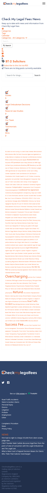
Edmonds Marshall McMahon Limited (24, 209)
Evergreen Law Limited (11, 217)
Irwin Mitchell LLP (10, 239)
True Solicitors (30, 334)
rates (22, 289)
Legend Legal (8, 250)
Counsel (26, 195)
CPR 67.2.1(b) (32, 198)
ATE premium (15, 162)
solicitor (7, 318)
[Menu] (43, 3)
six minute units (22, 315)
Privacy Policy (7, 429)
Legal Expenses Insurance (18, 248)
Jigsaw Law (26, 239)
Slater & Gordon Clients (10, 402)
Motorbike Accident (24, 261)
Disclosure (17, 206)
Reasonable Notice (29, 289)
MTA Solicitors (33, 261)
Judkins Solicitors (9, 242)
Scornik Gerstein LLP (15, 310)
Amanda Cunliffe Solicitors (30, 157)
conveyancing (27, 193)
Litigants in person (20, 250)
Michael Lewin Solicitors (30, 256)
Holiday (30, 231)
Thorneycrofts (15, 331)
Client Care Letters (15, 182)
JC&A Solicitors (19, 239)
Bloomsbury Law (34, 165)
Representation (35, 293)
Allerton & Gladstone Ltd (15, 157)
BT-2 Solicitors (32, 168)
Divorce (35, 206)
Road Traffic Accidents (10, 399)
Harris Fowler (32, 228)
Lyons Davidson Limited (21, 253)
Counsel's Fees (32, 195)
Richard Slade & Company (30, 296)
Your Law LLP (27, 345)
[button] (23, 51)
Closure (7, 184)
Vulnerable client (20, 342)
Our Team (9, 120)
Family (20, 220)
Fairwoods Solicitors (10, 220)
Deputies (14, 204)
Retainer (7, 296)
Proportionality (20, 286)
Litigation (34, 250)
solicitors (14, 318)
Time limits (22, 331)
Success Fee (14, 324)
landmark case (14, 245)
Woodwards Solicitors (17, 345)
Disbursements (9, 206)
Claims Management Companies (28, 179)
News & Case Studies (14, 111)
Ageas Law (30, 154)
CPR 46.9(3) (25, 198)
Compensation (17, 187)
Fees (30, 220)
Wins (7, 133)
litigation (28, 250)
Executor (20, 217)
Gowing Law (24, 226)
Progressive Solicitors (10, 286)
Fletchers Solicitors (22, 223)
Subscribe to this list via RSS (16, 65)
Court (9, 198)
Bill (28, 165)
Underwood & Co (28, 336)
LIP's (14, 250)
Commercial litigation (35, 184)
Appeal (24, 160)
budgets (39, 168)
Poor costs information (22, 283)
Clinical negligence (33, 182)
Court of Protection (16, 198)
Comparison (8, 187)
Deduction (24, 201)
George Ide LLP (16, 226)
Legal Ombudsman (31, 248)
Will (27, 342)
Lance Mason (34, 242)
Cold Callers (13, 184)
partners (30, 277)
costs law (21, 195)
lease (25, 245)
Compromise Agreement (11, 190)
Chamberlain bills (10, 176)
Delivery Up (32, 201)
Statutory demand (33, 321)
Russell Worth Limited (16, 307)
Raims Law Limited (16, 289)
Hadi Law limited (14, 228)
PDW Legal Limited (17, 280)
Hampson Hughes (24, 228)
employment (13, 212)
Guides (8, 95)
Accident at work (10, 151)
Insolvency (17, 237)
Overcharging (16, 276)
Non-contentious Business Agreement (18, 270)
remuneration (27, 293)
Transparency (13, 334)
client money (23, 182)
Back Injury (10, 165)
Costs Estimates (13, 195)
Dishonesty (30, 206)
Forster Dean (30, 223)
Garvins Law (8, 226)
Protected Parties (29, 286)
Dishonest (23, 206)
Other (4, 417)
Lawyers (21, 245)
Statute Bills (24, 321)
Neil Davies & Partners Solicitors (22, 267)
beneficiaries (17, 165)
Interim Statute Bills (26, 237)
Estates (34, 215)
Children (31, 176)
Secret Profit (8, 312)
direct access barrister (34, 204)
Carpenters (13, 173)
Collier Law (19, 184)
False (17, 220)
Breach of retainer (14, 168)
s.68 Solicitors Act (26, 307)
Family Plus (26, 220)
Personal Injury (27, 280)
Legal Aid (35, 245)
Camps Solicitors (22, 171)
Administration (38, 151)
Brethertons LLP (24, 168)
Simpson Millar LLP (12, 315)
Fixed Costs (14, 223)
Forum (36, 223)
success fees (28, 325)
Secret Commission (35, 310)
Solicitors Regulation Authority (25, 318)
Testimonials (10, 126)
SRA (35, 318)
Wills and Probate (33, 342)
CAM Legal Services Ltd (11, 171)
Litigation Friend (9, 253)
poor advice (13, 283)
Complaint (37, 187)
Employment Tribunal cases (24, 212)
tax (6, 328)
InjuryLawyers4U (9, 237)
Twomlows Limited (19, 336)
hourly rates (12, 234)
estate (30, 215)
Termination (20, 328)
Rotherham (33, 304)
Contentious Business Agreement (14, 193)
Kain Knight (18, 242)
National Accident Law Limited (23, 264)
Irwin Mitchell (35, 237)
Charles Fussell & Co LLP (21, 176)
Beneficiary (24, 165)
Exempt (25, 217)
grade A (30, 226)
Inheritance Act (36, 234)
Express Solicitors (31, 217)
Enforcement (36, 212)
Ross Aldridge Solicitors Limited (21, 304)
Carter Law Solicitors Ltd (22, 173)
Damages (15, 201)
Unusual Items (28, 339)
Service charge (30, 312)
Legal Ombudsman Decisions (17, 104)
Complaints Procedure (10, 423)
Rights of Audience (13, 301)
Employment (6, 415)
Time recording (30, 331)
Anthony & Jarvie (17, 160)
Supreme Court (36, 325)
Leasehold (29, 245)
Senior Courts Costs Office (19, 312)
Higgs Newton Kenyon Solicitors (18, 231)
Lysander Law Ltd (32, 253)
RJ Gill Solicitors (23, 301)
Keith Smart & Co (26, 242)
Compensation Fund (28, 187)
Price (30, 283)
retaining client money (16, 296)
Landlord (7, 245)
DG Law (19, 204)
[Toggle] (5, 98)
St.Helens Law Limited (14, 321)
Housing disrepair (20, 234)
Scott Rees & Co (26, 310)
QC (9, 289)
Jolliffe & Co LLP (34, 239)
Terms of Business (29, 328)
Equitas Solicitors (24, 215)
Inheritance (29, 234)
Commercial (26, 184)
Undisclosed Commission (16, 339)
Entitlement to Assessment (12, 215)
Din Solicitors (25, 204)
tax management (11, 328)
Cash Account (32, 173)
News (4, 426)
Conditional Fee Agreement (28, 190)
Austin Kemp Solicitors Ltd (27, 162)
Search (8, 45)
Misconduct (32, 259)
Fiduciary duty (36, 220)
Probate (34, 283)
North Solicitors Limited (35, 270)
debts (19, 201)
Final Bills (7, 223)
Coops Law (34, 193)
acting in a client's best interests (24, 151)
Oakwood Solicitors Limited (12, 272)
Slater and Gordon (33, 315)
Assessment (32, 159)
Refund (18, 292)
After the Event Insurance (20, 154)
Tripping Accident (22, 334)
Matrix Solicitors (19, 256)
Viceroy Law (13, 342)
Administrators (9, 154)
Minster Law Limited (23, 259)
